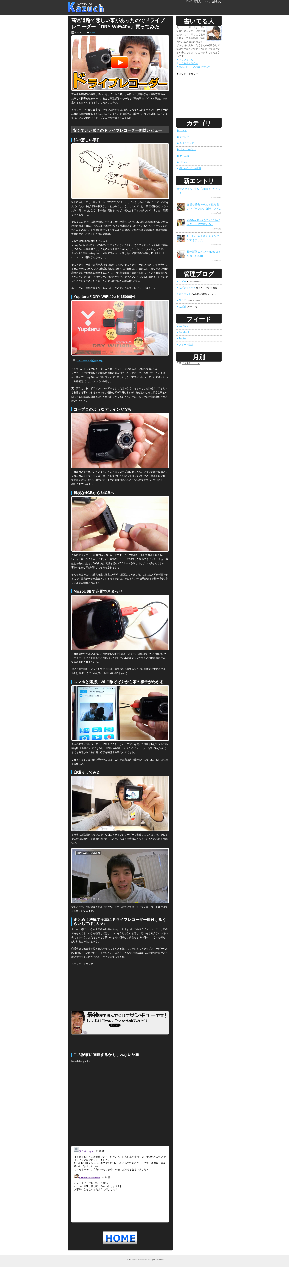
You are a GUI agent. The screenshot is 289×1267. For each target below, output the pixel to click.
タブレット (184, 137)
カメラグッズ (185, 143)
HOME (188, 1)
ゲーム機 (183, 156)
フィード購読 (185, 344)
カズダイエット (186, 287)
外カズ (181, 300)
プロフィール (185, 60)
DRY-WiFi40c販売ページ (90, 360)
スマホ (182, 130)
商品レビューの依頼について (193, 67)
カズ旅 (181, 281)
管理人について (202, 1)
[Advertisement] (94, 985)
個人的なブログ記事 (189, 168)
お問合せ (217, 1)
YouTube (183, 326)
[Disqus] (120, 1105)
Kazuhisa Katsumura (138, 1259)
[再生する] (120, 63)
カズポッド (184, 294)
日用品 (92, 32)
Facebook (183, 332)
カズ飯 (181, 306)
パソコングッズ (186, 149)
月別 (178, 363)
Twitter (181, 338)
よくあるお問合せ (187, 63)
